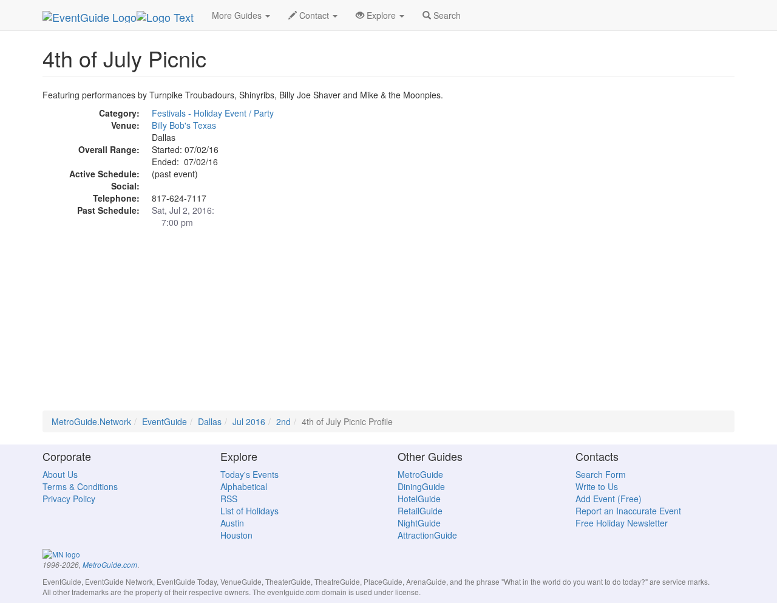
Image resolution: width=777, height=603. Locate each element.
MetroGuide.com (110, 565)
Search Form (600, 474)
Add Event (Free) (608, 498)
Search (446, 15)
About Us (60, 474)
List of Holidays (249, 511)
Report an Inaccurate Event (628, 511)
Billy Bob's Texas (184, 125)
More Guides (238, 15)
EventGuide (164, 421)
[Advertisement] (388, 325)
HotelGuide (419, 498)
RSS (228, 498)
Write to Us (596, 486)
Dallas (210, 421)
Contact (314, 15)
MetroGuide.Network (91, 421)
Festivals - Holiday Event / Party (213, 113)
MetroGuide (420, 474)
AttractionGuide (427, 535)
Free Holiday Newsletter (621, 523)
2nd (283, 421)
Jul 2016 (248, 421)
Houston (236, 535)
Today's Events (249, 474)
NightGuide (419, 523)
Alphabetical (243, 486)
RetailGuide (420, 511)
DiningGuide (421, 486)
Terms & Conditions (80, 486)
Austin (232, 523)
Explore (381, 15)
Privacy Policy (68, 498)
